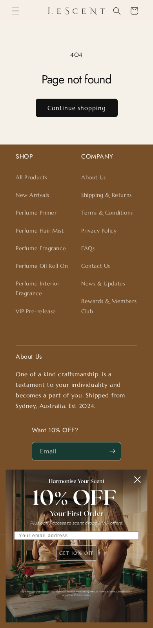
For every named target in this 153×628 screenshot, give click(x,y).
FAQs (88, 248)
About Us (93, 177)
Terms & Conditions (107, 212)
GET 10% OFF (76, 553)
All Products (31, 177)
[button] (15, 11)
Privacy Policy (99, 230)
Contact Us (95, 265)
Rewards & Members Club (109, 306)
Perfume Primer (36, 212)
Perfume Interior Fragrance (38, 288)
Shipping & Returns (106, 195)
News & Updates (103, 283)
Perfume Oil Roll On (42, 265)
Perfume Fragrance (41, 248)
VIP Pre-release (36, 311)
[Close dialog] (137, 480)
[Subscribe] (112, 451)
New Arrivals (32, 195)
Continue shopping (76, 108)
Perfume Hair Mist (40, 230)
